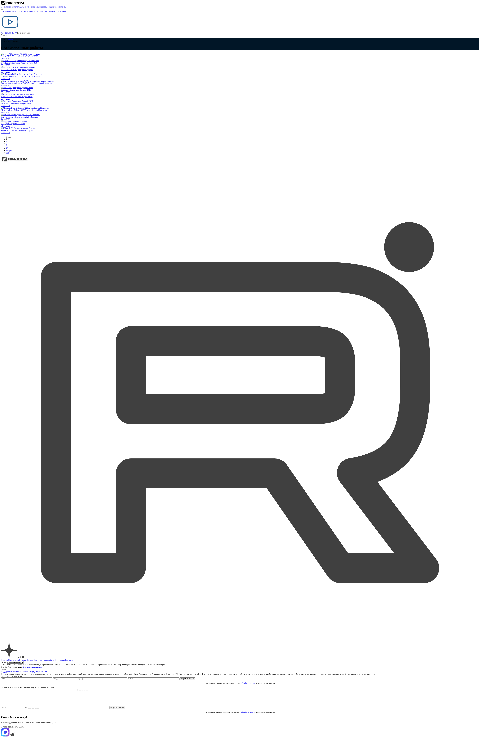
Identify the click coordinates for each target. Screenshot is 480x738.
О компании (6, 7)
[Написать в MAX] (5, 736)
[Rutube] (240, 641)
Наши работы (41, 7)
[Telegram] (22, 658)
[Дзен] (9, 658)
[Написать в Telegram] (12, 736)
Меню (3, 662)
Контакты (62, 7)
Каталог (15, 7)
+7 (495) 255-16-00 (9, 33)
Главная (9, 39)
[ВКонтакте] (19, 658)
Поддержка (52, 7)
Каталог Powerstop (27, 7)
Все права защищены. (32, 667)
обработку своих (248, 683)
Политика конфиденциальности (33, 672)
